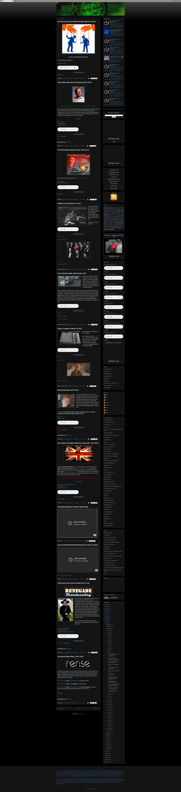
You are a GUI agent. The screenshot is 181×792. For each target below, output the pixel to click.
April (108, 743)
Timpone (106, 226)
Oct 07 (109, 718)
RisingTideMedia (114, 183)
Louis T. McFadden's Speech (110, 553)
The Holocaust (107, 509)
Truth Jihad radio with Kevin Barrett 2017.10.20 (74, 82)
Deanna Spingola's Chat (114, 172)
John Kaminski (107, 479)
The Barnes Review (108, 507)
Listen (58, 680)
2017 (107, 622)
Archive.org (68, 142)
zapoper (64, 78)
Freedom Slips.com (62, 125)
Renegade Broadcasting (63, 628)
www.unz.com (107, 371)
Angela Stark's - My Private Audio (111, 435)
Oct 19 (109, 694)
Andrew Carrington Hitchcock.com (65, 484)
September (109, 732)
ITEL (105, 215)
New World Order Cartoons (109, 488)
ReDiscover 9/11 (107, 497)
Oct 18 (109, 696)
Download (59, 74)
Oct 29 (109, 634)
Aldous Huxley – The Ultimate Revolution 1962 (113, 567)
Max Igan (119, 219)
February (109, 747)
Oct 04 (109, 724)
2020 (107, 616)
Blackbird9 (113, 208)
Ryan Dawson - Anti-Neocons (110, 502)
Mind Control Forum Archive (110, 483)
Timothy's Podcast (61, 63)
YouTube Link (114, 256)
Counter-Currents (107, 449)
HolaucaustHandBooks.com (109, 463)
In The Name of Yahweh (70, 471)
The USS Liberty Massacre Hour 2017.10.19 (73, 150)
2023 (107, 610)
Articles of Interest (108, 373)
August (108, 735)
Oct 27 (109, 638)
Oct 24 (109, 644)
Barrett (106, 208)
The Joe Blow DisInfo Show (109, 565)
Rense (118, 223)
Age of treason (107, 427)
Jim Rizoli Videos (107, 477)
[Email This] (91, 78)
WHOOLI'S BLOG (108, 525)
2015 (107, 753)
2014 (107, 755)
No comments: (83, 78)
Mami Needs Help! (108, 532)
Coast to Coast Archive (108, 446)
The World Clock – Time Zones (110, 383)
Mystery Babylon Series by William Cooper (113, 486)
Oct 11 (109, 710)
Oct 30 (109, 632)
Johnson (108, 216)
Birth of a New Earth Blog (109, 444)
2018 (107, 620)
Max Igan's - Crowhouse (109, 481)
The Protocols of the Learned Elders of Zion (113, 551)
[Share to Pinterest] (96, 78)
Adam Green (113, 207)
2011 (107, 761)
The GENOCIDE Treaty (109, 563)
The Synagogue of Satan (82, 468)
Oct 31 (109, 630)
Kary (120, 216)
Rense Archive (60, 418)
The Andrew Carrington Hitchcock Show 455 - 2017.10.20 (78, 443)
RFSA (122, 222)
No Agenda (121, 221)
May (108, 741)
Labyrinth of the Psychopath (109, 537)
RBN (116, 222)
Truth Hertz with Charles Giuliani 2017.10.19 (73, 583)
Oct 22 (109, 648)
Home (78, 708)
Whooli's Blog (107, 387)
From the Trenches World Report (110, 456)
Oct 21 (109, 650)
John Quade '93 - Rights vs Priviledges (112, 542)
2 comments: (82, 579)
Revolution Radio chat (114, 181)
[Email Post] (88, 78)
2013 (107, 757)
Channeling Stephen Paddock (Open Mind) (72, 507)
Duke (119, 210)
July (108, 737)
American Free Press (108, 432)
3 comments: (83, 199)
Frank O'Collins (107, 549)
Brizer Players (121, 208)
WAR (105, 521)
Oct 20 (109, 652)
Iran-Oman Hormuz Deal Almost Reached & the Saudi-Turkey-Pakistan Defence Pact (116, 31)
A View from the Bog (62, 264)
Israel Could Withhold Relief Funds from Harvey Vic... (113, 685)
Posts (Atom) (81, 713)
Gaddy (112, 212)
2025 (107, 606)
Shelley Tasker (107, 225)
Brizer (106, 394)
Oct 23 (109, 646)
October (108, 628)
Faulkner (106, 211)
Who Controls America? (109, 523)
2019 (107, 618)
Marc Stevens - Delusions (109, 544)
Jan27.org (106, 470)
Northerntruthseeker (108, 490)
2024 (107, 608)
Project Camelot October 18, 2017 (69, 328)
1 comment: (82, 145)
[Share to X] (94, 78)
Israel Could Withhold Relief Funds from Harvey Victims (77, 545)
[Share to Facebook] (95, 78)
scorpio (112, 227)
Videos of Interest (107, 385)
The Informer (107, 546)
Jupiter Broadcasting (62, 239)
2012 (107, 759)
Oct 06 (109, 720)
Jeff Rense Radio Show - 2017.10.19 (70, 656)
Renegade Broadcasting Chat (114, 179)
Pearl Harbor (106, 493)
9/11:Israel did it (107, 424)
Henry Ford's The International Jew (111, 460)
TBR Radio (60, 486)
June (108, 739)
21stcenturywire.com (108, 420)
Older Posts (96, 708)
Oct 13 (109, 706)
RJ (106, 223)
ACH (105, 207)
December (109, 624)
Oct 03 (109, 726)
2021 (107, 614)
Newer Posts (60, 708)
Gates (119, 212)
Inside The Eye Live (108, 467)
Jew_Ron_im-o (112, 215)
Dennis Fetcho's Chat (113, 174)
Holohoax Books (107, 465)
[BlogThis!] (92, 78)
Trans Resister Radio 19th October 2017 (71, 273)
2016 (107, 751)
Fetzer (118, 211)
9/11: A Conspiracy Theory (109, 422)
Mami (63, 579)
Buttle (107, 210)
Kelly (105, 218)
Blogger (93, 789)
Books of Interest (107, 376)
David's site (60, 416)
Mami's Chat (113, 188)
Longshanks (106, 219)
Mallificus (113, 219)
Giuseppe (106, 214)
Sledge (119, 225)
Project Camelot (61, 360)
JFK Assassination (107, 474)
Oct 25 (109, 642)
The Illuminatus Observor (109, 511)
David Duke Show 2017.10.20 (67, 390)
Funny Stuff (106, 378)
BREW (120, 207)
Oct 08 (109, 716)
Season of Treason (107, 558)
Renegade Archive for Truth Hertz (65, 631)
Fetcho (112, 211)
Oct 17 (109, 698)
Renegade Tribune (61, 630)
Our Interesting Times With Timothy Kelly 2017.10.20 (76, 21)
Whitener (120, 226)
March (108, 745)
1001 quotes (106, 380)
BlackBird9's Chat (114, 170)
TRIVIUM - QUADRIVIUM (110, 539)
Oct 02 (109, 728)
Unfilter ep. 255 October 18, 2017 (69, 203)
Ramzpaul (106, 495)
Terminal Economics (108, 369)
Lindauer (120, 218)
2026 (107, 604)
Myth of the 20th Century (109, 220)
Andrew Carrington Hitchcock (82, 178)
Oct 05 (109, 722)
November (109, 626)
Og (63, 540)
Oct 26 (109, 640)
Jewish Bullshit (120, 215)
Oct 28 (109, 636)
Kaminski (115, 216)
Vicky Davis (106, 516)
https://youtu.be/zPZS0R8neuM (64, 575)
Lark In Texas (113, 218)
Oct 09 (109, 714)
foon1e (106, 407)
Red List (112, 223)
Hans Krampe (107, 458)
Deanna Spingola (107, 451)
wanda (106, 410)
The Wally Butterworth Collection (111, 560)
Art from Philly (107, 439)
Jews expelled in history (109, 472)
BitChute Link (114, 139)
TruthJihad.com (61, 123)
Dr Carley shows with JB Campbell (111, 453)
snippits (119, 227)
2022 (107, 612)
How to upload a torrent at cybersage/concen (113, 556)
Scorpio (107, 402)
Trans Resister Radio (62, 316)
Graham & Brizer (117, 214)
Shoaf (114, 225)
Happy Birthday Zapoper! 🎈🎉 (116, 56)
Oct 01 (109, 730)
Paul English (109, 222)
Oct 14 (109, 704)
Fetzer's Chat (114, 176)
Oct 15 (109, 702)
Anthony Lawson (107, 437)
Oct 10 (109, 712)
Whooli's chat (114, 185)
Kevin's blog (60, 122)
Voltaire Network (107, 518)
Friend (105, 212)
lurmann (105, 227)
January (108, 749)
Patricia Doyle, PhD (75, 687)
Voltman (112, 226)
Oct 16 (109, 700)
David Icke (113, 210)
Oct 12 (109, 708)
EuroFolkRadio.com (62, 487)
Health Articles (107, 535)
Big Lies (105, 442)
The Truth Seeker (107, 514)
